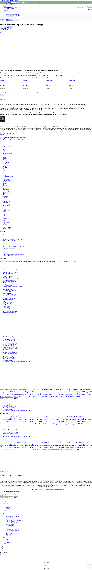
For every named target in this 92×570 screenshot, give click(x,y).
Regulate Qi (61, 394)
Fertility (4, 178)
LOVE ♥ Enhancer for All (9, 339)
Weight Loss (6, 226)
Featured (5, 175)
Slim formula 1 (6, 306)
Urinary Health (74, 396)
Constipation (6, 162)
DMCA (63, 489)
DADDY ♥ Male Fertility (9, 345)
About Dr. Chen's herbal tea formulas (11, 275)
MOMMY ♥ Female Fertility (9, 344)
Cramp (4, 163)
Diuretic (79, 389)
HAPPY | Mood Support (8, 351)
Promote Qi (55, 394)
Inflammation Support (75, 392)
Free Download (6, 180)
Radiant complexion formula (9, 294)
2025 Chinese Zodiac (10, 26)
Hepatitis (2, 134)
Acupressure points (10, 12)
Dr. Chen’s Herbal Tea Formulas (13, 7)
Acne (4, 150)
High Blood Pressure (7, 193)
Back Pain (5, 159)
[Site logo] (46, 10)
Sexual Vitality (6, 213)
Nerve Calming (28, 394)
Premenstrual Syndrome (48, 394)
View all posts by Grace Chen (7, 133)
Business (8, 504)
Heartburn (5, 187)
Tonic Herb (36, 396)
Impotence (5, 196)
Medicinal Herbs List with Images (10, 272)
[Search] (84, 7)
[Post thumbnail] (5, 238)
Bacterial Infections (33, 389)
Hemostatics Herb (22, 392)
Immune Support (52, 392)
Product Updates (6, 210)
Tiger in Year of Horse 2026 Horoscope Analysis (14, 254)
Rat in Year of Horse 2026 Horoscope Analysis (13, 239)
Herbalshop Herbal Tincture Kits (10, 336)
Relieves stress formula (8, 302)
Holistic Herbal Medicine (11, 3)
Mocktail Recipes (10, 8)
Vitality (4, 224)
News (4, 206)
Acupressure (6, 152)
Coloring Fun (9, 27)
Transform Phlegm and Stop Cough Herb (59, 396)
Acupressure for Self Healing (12, 14)
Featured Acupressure (8, 176)
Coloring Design (6, 161)
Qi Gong (5, 211)
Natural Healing (6, 205)
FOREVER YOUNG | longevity (10, 348)
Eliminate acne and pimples (9, 298)
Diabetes (5, 167)
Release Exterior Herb (70, 394)
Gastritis (5, 181)
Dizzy (4, 170)
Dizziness (84, 389)
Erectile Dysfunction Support (5, 392)
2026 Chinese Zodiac (8, 148)
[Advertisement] (12, 324)
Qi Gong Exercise (10, 20)
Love (4, 200)
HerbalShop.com (15, 491)
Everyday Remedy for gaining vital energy (12, 286)
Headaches (5, 185)
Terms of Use (37, 489)
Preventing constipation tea (9, 280)
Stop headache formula (8, 301)
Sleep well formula (7, 303)
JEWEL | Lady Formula (8, 356)
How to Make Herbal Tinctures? (10, 358)
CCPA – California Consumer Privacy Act (51, 489)
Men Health (5, 202)
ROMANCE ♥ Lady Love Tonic (10, 340)
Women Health (6, 228)
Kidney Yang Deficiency (14, 394)
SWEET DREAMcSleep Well (10, 353)
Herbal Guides (9, 2)
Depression (5, 165)
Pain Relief (37, 394)
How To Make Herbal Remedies (13, 4)
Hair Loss (5, 183)
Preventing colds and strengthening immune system (14, 278)
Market (7, 506)
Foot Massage (6, 179)
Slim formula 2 (6, 307)
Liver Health (21, 394)
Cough (57, 389)
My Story (8, 23)
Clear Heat (45, 389)
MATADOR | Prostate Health (9, 357)
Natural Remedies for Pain (12, 6)
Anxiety (5, 157)
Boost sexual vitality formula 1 (10, 311)
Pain (4, 207)
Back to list (2, 138)
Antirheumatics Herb (10, 389)
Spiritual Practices (7, 218)
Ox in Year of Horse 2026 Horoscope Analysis (13, 246)
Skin (4, 214)
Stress (4, 219)
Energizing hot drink (7, 285)
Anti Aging (2, 389)
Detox (4, 166)
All (3, 338)
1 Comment (13, 240)
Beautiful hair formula (8, 297)
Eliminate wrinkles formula (9, 295)
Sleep (4, 215)
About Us (5, 149)
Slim (4, 217)
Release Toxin (80, 394)
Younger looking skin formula (9, 290)
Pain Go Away (9, 18)
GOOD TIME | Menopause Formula (11, 355)
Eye (4, 172)
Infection (5, 197)
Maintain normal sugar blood (9, 281)
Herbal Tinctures (6, 192)
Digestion (5, 168)
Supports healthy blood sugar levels (25, 396)
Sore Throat (3, 396)
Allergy (4, 154)
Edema (88, 389)
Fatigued (5, 174)
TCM (4, 220)
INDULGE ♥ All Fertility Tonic (10, 347)
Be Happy (8, 24)
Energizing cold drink (8, 284)
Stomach (8, 396)
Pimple (4, 209)
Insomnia (5, 198)
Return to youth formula (8, 291)
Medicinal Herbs (6, 201)
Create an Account (4, 554)
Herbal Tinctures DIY (11, 10)
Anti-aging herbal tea (7, 289)
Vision (4, 223)
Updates (7, 508)
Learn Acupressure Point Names (13, 15)
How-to (4, 194)
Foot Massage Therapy (11, 16)
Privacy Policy (30, 489)
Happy (4, 184)
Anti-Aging (5, 155)
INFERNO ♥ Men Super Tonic (10, 343)
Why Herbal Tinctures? (8, 360)
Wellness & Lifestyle (7, 227)
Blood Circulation (39, 389)
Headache (14, 392)
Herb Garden (6, 189)
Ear (3, 171)
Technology (8, 507)
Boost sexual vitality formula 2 (10, 312)
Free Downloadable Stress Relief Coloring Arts (13, 269)
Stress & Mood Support (14, 396)
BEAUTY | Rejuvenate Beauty (10, 349)
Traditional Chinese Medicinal (12, 0)
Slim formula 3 (6, 308)
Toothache (44, 396)
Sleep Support (88, 394)
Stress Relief (8, 19)
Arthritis (5, 158)
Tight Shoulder (6, 222)
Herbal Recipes (6, 191)
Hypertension (43, 392)
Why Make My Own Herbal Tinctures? (12, 404)
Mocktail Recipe (6, 204)
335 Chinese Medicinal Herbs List (10, 271)
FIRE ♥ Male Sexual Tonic (9, 342)
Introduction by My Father (9, 276)
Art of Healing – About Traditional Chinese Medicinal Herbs (16, 361)
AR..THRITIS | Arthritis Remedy (10, 352)
